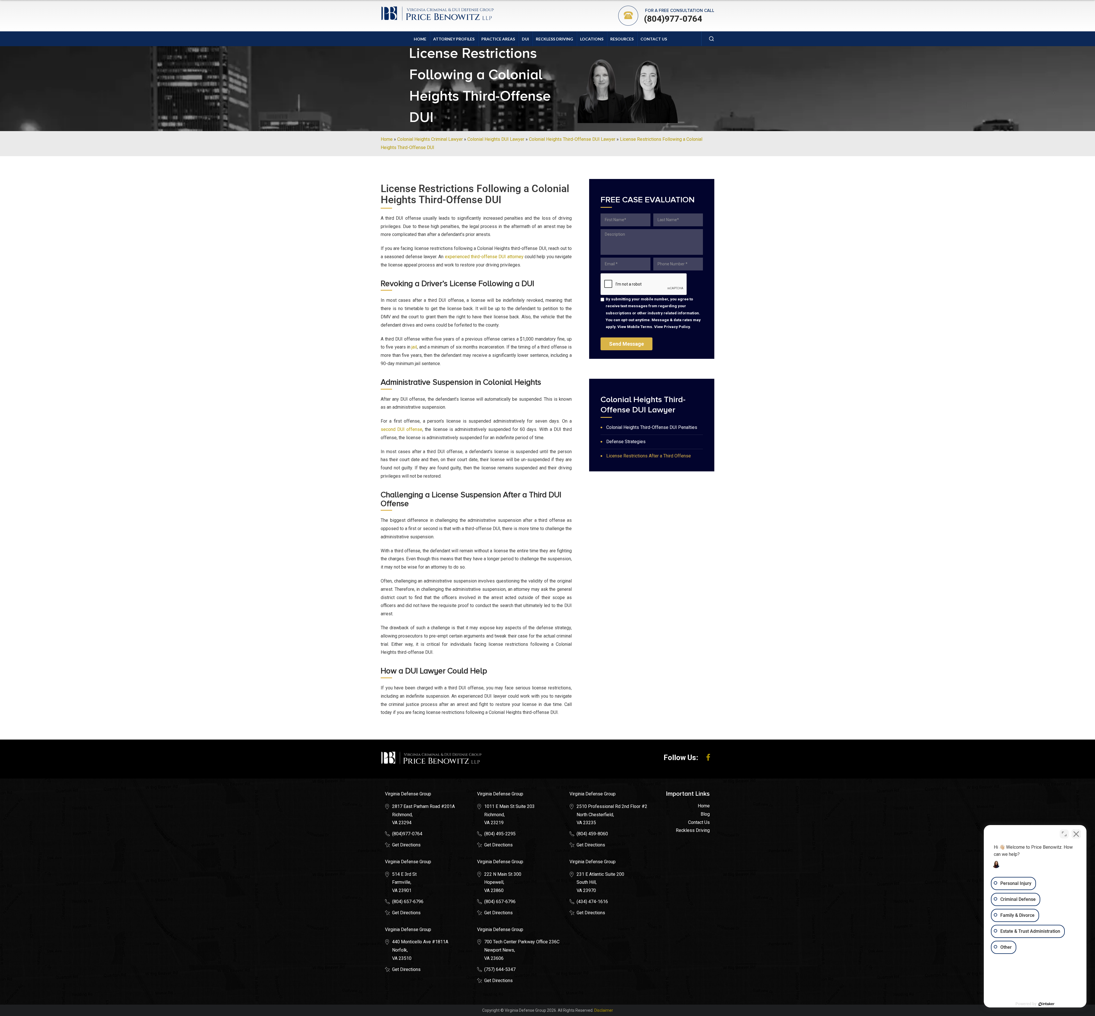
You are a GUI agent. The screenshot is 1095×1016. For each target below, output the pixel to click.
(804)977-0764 (673, 19)
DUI (525, 38)
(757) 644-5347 (500, 969)
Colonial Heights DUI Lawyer (495, 139)
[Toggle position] (1064, 833)
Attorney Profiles (453, 38)
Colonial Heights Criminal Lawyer (430, 139)
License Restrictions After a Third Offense (648, 456)
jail (414, 347)
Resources (622, 38)
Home (420, 38)
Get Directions (406, 845)
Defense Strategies (626, 441)
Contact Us (653, 38)
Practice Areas (498, 38)
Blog (705, 814)
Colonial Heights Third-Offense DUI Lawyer (572, 139)
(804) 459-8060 (592, 833)
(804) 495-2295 (500, 833)
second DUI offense (401, 429)
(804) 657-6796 (407, 901)
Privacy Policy (677, 326)
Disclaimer (603, 1010)
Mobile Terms (639, 326)
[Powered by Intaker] (1046, 1004)
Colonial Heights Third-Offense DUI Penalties (651, 427)
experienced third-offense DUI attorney (484, 256)
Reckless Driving (554, 38)
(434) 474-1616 (592, 901)
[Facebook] (708, 757)
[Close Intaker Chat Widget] (1076, 833)
